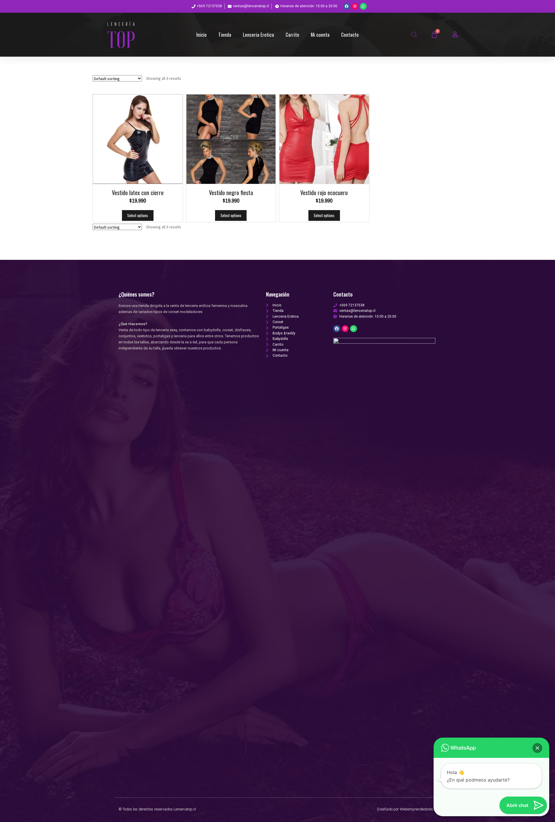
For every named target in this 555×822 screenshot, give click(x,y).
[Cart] (434, 34)
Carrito (292, 34)
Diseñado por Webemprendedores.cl (406, 809)
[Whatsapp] (363, 6)
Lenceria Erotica (258, 34)
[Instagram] (355, 6)
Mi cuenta (320, 34)
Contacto (350, 34)
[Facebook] (346, 6)
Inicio (201, 34)
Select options (137, 215)
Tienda (224, 34)
